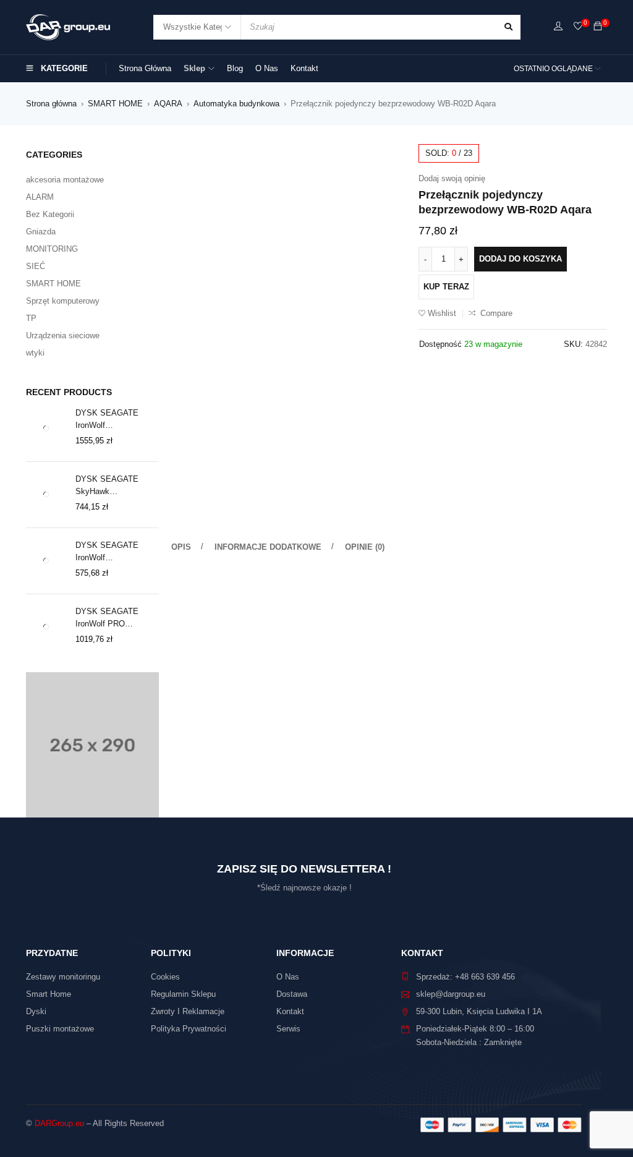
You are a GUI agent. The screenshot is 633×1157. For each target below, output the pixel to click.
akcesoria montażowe (65, 179)
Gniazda (41, 231)
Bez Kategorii (50, 214)
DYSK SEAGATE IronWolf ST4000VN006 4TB (110, 552)
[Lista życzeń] (578, 27)
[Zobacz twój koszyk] (597, 27)
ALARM (40, 197)
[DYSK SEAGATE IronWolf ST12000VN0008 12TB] (46, 428)
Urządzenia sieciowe (63, 335)
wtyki (35, 352)
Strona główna (51, 103)
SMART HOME (115, 103)
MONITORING (52, 249)
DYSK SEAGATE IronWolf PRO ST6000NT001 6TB (109, 618)
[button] (390, 159)
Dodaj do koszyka (520, 258)
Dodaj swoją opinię (451, 178)
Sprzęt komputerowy (63, 300)
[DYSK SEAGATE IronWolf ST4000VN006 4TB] (46, 560)
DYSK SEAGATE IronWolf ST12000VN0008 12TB (116, 420)
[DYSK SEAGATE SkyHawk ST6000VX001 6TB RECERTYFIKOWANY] (46, 494)
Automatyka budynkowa (236, 103)
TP (31, 318)
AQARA (168, 103)
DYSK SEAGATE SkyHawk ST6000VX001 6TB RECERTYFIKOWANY (116, 486)
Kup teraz (446, 286)
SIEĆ (35, 266)
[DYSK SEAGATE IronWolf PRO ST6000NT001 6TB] (46, 627)
